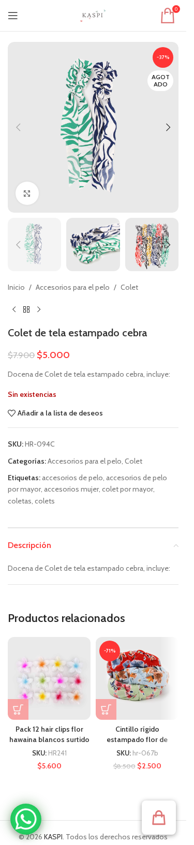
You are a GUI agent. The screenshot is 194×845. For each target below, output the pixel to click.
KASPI (53, 836)
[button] (18, 127)
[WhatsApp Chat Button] (25, 819)
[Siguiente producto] (39, 310)
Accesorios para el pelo (73, 287)
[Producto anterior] (14, 310)
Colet (129, 287)
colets (45, 501)
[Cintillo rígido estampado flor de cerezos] (137, 678)
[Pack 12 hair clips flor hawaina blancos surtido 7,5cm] (49, 678)
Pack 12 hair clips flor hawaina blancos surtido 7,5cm (49, 739)
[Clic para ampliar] (27, 193)
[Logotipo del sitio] (93, 14)
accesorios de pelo (72, 477)
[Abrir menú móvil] (13, 15)
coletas (20, 501)
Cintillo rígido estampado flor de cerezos (137, 739)
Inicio (16, 287)
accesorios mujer (71, 489)
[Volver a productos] (26, 310)
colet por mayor (127, 489)
